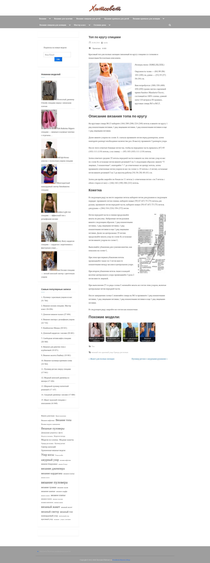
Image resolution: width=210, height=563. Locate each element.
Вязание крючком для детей (116, 18)
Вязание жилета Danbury (53, 355)
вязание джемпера (53, 468)
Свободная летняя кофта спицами (57, 338)
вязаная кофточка (65, 460)
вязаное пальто (45, 495)
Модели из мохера (59, 436)
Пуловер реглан (60, 443)
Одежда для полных (121, 352)
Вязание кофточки (48, 420)
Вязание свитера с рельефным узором (58, 319)
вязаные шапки (58, 502)
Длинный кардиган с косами (55, 333)
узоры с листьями (65, 519)
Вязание (42, 18)
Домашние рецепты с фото (52, 432)
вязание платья (68, 473)
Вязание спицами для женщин (52, 24)
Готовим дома (100, 24)
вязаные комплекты (47, 502)
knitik (106, 42)
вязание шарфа (61, 491)
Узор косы (47, 455)
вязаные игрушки (58, 499)
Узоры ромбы (59, 455)
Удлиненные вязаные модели (53, 450)
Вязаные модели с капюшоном (50, 424)
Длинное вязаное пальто (53, 314)
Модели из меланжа (47, 436)
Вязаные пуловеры (52, 428)
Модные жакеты (66, 439)
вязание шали (62, 487)
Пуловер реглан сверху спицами (57, 369)
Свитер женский (48, 446)
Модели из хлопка (49, 439)
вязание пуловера (54, 482)
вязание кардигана (51, 473)
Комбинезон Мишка (51, 328)
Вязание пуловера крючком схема (58, 360)
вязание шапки (48, 491)
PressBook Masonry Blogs (121, 560)
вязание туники (48, 487)
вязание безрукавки (49, 464)
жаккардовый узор (49, 515)
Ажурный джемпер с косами (56, 394)
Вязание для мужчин (63, 18)
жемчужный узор (64, 516)
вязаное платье (58, 495)
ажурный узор (50, 460)
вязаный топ (96, 352)
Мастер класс (80, 24)
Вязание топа (63, 420)
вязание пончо (45, 477)
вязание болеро (63, 464)
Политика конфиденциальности (59, 551)
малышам (56, 519)
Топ (93, 346)
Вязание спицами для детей (88, 18)
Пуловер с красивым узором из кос (57, 297)
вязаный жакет (50, 507)
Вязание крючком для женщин (146, 18)
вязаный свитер (50, 511)
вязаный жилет (66, 507)
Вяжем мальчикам (61, 416)
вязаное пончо (46, 499)
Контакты (43, 551)
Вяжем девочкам (48, 415)
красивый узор (107, 352)
